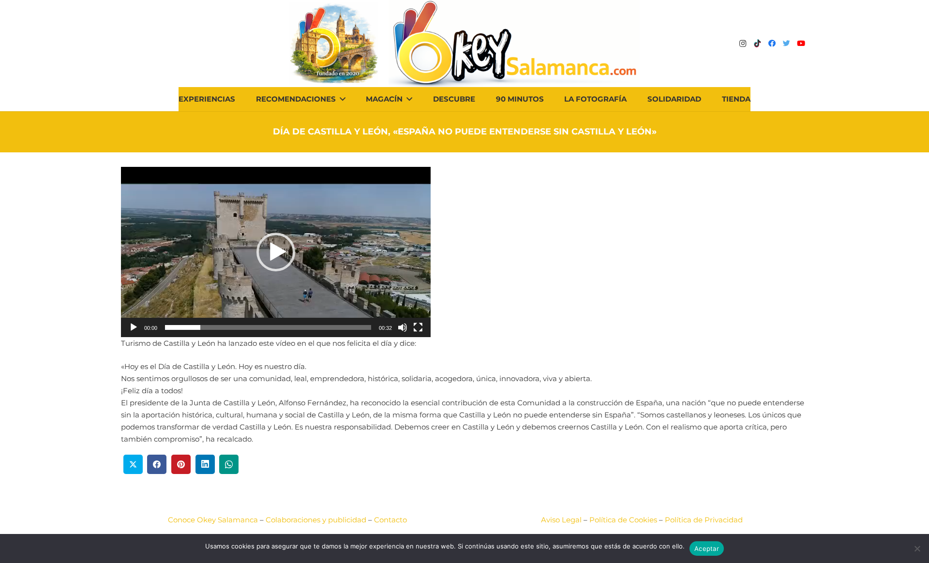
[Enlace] (514, 43)
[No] (917, 548)
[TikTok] (757, 43)
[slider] (268, 327)
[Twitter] (786, 43)
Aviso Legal (561, 519)
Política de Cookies (623, 519)
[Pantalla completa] (418, 327)
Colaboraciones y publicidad (316, 519)
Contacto (390, 519)
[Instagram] (742, 43)
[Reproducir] (133, 327)
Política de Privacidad (704, 519)
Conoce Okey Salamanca (213, 519)
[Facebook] (771, 43)
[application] (276, 252)
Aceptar (706, 548)
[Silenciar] (402, 327)
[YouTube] (801, 43)
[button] (275, 252)
